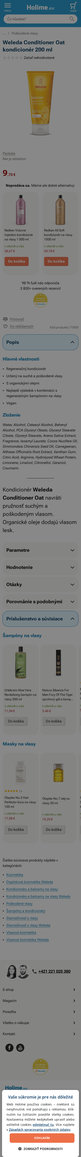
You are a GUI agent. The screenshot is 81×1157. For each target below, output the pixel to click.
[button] (40, 1148)
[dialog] (40, 1123)
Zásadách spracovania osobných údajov (39, 1129)
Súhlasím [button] (42, 1138)
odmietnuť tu (43, 1124)
